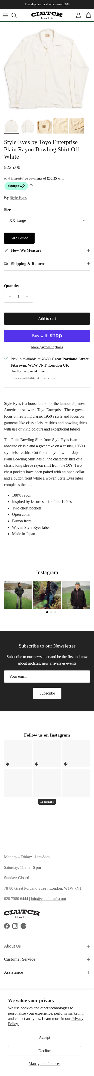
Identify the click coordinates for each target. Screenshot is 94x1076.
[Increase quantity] (28, 296)
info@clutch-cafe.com (48, 898)
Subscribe (47, 693)
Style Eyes (18, 197)
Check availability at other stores (33, 378)
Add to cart (47, 318)
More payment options (47, 347)
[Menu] (5, 15)
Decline (44, 1051)
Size (7, 209)
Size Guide (19, 238)
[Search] (16, 15)
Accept (44, 1037)
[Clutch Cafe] (47, 15)
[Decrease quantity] (8, 296)
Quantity (11, 286)
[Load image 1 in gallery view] (47, 69)
